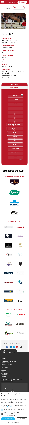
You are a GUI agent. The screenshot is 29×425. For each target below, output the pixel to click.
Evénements (4, 367)
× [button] (27, 393)
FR (12, 2)
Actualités (3, 370)
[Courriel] (21, 347)
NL (10, 2)
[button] (14, 422)
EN (14, 2)
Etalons (3, 366)
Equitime (3, 376)
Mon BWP (23, 2)
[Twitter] (14, 347)
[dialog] (14, 408)
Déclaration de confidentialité (8, 379)
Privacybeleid (10, 406)
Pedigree (14, 84)
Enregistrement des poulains (8, 361)
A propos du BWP (5, 373)
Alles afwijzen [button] (22, 418)
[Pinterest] (17, 347)
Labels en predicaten (6, 364)
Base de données (5, 362)
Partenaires (4, 374)
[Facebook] (7, 347)
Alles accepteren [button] (7, 418)
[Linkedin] (11, 347)
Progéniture (14, 88)
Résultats (3, 371)
